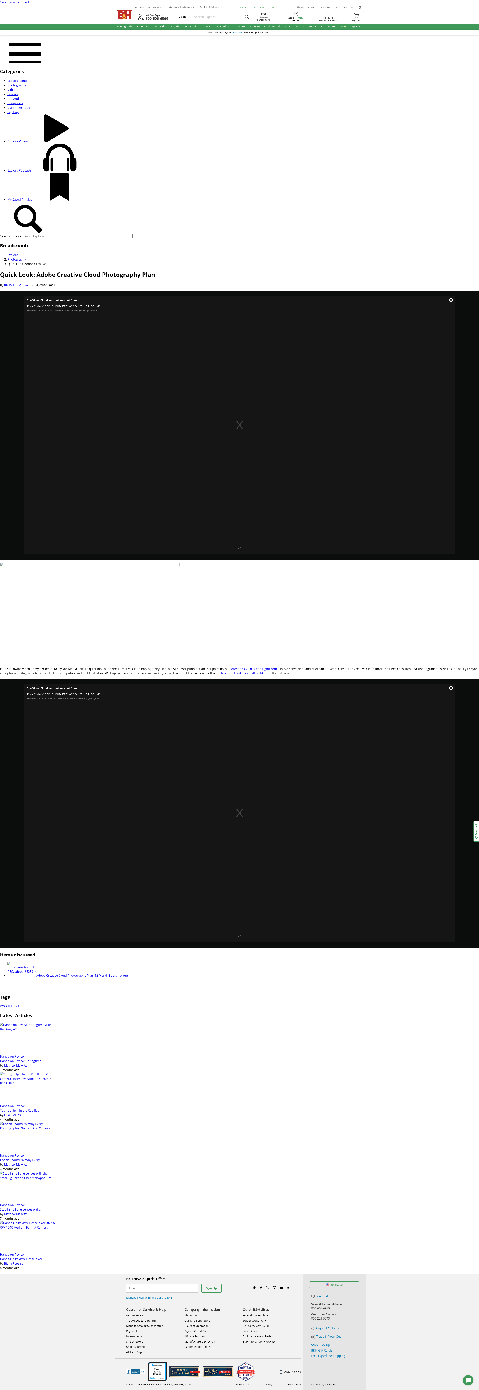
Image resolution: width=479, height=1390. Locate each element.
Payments (132, 1331)
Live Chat (348, 7)
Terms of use (242, 1384)
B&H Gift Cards (321, 1350)
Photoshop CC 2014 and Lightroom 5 (253, 669)
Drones (12, 94)
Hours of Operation (196, 1326)
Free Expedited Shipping (328, 1356)
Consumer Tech (18, 108)
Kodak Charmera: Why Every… (21, 1160)
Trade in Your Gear (329, 1336)
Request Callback (327, 1328)
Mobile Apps (292, 1372)
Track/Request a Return (141, 1320)
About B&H (191, 1315)
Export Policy (294, 1384)
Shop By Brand (135, 1347)
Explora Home (17, 81)
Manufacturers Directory (199, 1341)
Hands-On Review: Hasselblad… (22, 1259)
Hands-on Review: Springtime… (22, 1061)
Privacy (268, 1384)
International (134, 1336)
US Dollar (337, 1285)
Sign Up (211, 1288)
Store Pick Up (320, 1345)
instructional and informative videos (242, 673)
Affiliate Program (194, 1336)
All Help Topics (135, 1352)
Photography (16, 85)
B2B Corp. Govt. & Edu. (257, 1326)
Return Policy (134, 1315)
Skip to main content (14, 2)
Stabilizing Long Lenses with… (21, 1209)
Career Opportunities (197, 1347)
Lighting (13, 112)
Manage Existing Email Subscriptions (149, 1297)
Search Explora (10, 236)
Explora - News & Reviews (259, 1336)
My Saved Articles (19, 200)
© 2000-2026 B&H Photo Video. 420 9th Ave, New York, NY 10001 (160, 1384)
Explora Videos (17, 141)
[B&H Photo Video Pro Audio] (126, 15)
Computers (15, 103)
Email (132, 1288)
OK (239, 547)
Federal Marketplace (255, 1315)
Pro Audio (14, 99)
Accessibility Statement (323, 1384)
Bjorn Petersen (14, 1263)
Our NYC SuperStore (197, 1320)
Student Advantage (255, 1320)
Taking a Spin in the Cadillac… (20, 1110)
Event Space (250, 1331)
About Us (325, 7)
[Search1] (28, 219)
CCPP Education (11, 1006)
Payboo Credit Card (196, 1331)
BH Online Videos (16, 285)
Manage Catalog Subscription (144, 1326)
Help (337, 7)
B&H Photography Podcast (259, 1341)
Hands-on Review (12, 1056)
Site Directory (134, 1341)
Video (11, 90)
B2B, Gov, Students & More (148, 7)
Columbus (237, 32)
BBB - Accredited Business (135, 1371)
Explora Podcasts (19, 170)
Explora (12, 255)
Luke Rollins (12, 1115)
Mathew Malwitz (15, 1065)
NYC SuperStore (308, 7)
